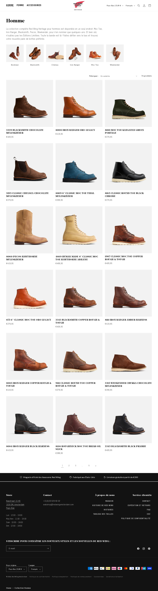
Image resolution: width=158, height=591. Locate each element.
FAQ (148, 510)
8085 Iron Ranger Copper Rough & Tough (28, 384)
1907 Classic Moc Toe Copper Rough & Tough (124, 258)
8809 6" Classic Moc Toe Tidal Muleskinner (75, 194)
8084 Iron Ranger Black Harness (27, 446)
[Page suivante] (95, 466)
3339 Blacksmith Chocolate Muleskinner (25, 131)
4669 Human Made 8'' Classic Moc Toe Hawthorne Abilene (77, 258)
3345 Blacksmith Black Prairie (125, 446)
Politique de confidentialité (135, 518)
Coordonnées (99, 576)
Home (8, 588)
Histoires (108, 510)
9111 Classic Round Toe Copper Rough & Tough (75, 384)
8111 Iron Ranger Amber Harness (126, 320)
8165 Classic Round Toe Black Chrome (124, 194)
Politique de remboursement (81, 576)
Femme (20, 5)
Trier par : (93, 76)
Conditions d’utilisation (114, 576)
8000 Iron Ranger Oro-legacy (75, 130)
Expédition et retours (139, 505)
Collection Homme (23, 588)
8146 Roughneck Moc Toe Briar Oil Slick (78, 448)
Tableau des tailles (103, 514)
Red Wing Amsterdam (19, 576)
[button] (10, 5)
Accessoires (34, 5)
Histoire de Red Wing (102, 505)
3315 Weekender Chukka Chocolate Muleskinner (128, 384)
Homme (10, 5)
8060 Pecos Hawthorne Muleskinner (22, 258)
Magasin (109, 501)
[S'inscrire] (47, 548)
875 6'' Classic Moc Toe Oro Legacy (28, 320)
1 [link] (62, 466)
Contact (146, 501)
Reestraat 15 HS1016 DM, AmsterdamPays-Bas (15, 504)
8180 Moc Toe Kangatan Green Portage (124, 131)
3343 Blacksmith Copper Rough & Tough (78, 321)
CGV (148, 514)
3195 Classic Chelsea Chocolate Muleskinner (27, 194)
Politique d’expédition (60, 576)
